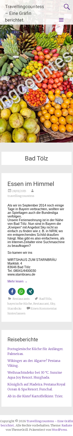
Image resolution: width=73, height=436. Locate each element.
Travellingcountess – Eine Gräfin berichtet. (24, 13)
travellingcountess (21, 196)
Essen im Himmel (31, 183)
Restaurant (41, 303)
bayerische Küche (20, 303)
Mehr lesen (18, 281)
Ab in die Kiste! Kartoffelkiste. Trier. (35, 396)
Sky (52, 303)
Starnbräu (14, 308)
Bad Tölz (45, 299)
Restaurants (21, 299)
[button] (12, 291)
